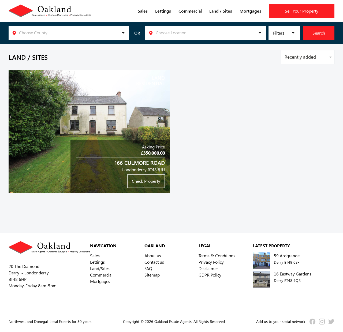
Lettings (163, 11)
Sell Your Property (301, 11)
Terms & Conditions (217, 255)
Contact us (154, 262)
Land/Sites (100, 268)
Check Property (146, 181)
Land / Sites (220, 11)
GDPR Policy (210, 275)
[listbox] (69, 33)
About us (152, 255)
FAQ (148, 268)
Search (318, 33)
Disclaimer (208, 268)
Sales (143, 11)
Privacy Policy (211, 262)
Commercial (190, 11)
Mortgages (250, 11)
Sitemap (152, 275)
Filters (278, 33)
